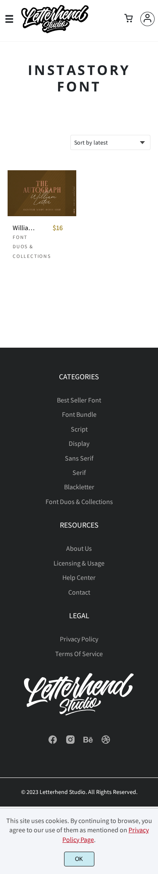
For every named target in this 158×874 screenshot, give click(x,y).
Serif (79, 472)
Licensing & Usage (79, 563)
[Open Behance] (88, 742)
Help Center (79, 577)
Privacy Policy (79, 639)
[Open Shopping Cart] (128, 19)
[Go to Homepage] (55, 31)
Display (79, 443)
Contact (79, 592)
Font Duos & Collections (32, 246)
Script (79, 429)
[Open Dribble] (106, 742)
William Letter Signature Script (25, 228)
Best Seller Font (79, 400)
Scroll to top (150, 402)
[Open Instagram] (70, 742)
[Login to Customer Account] (147, 19)
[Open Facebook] (53, 742)
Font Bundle (79, 414)
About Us (79, 548)
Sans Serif (79, 458)
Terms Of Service (79, 653)
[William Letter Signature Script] (42, 193)
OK (79, 859)
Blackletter (79, 487)
